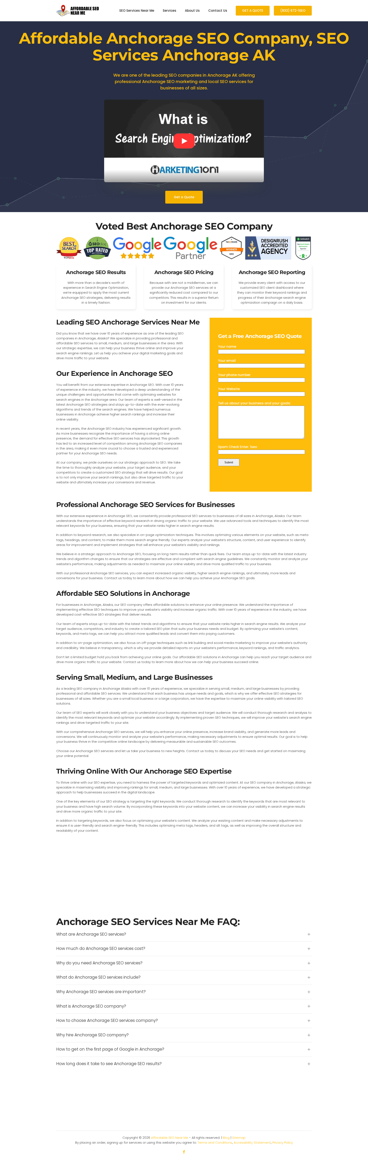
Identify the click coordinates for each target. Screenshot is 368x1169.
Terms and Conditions (215, 1142)
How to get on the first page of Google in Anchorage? (110, 1049)
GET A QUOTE (252, 10)
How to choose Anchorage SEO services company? (107, 1020)
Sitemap (239, 1137)
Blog (226, 1137)
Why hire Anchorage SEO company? (92, 1035)
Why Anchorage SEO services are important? (101, 992)
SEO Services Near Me (136, 10)
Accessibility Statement (252, 1142)
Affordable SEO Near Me (169, 1137)
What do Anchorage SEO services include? (98, 977)
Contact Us (217, 10)
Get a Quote (184, 197)
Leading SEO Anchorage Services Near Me (128, 322)
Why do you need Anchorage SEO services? (99, 963)
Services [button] (169, 10)
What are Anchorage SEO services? (91, 934)
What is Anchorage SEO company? (91, 1006)
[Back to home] (77, 10)
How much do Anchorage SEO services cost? (100, 948)
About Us (192, 10)
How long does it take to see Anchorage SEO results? (109, 1064)
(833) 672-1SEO (292, 10)
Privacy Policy (282, 1142)
